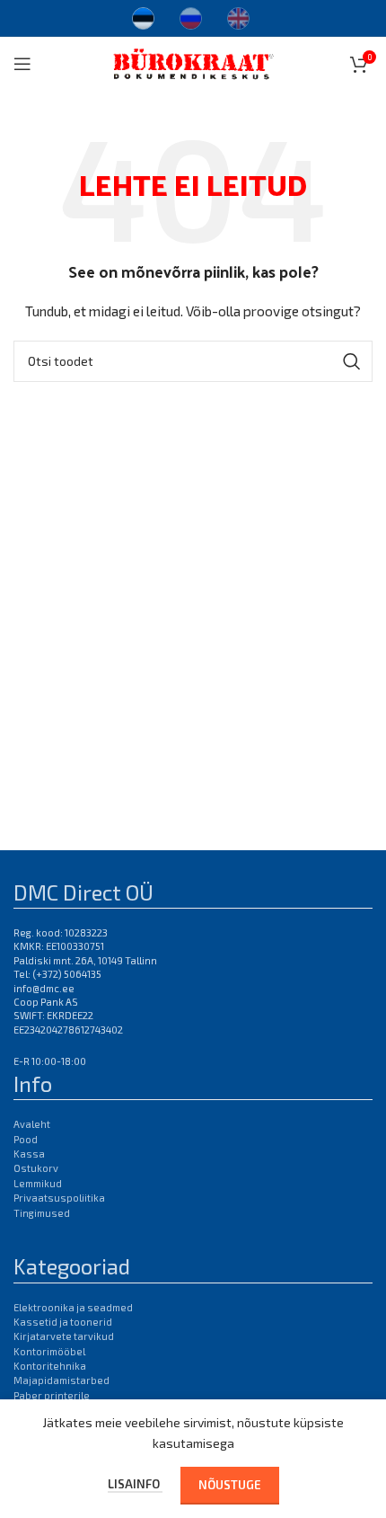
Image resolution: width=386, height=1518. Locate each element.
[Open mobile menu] (22, 64)
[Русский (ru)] (191, 16)
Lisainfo (135, 1484)
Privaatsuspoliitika (59, 1197)
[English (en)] (238, 16)
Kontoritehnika (49, 1366)
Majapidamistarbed (61, 1380)
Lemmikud (37, 1183)
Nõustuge (229, 1485)
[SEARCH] (352, 361)
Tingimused (41, 1213)
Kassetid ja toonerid (62, 1321)
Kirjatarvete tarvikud (63, 1336)
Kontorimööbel (49, 1351)
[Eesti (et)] (143, 16)
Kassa (29, 1153)
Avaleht (31, 1124)
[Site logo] (193, 61)
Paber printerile (51, 1395)
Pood (25, 1139)
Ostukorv (35, 1168)
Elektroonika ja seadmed (73, 1307)
